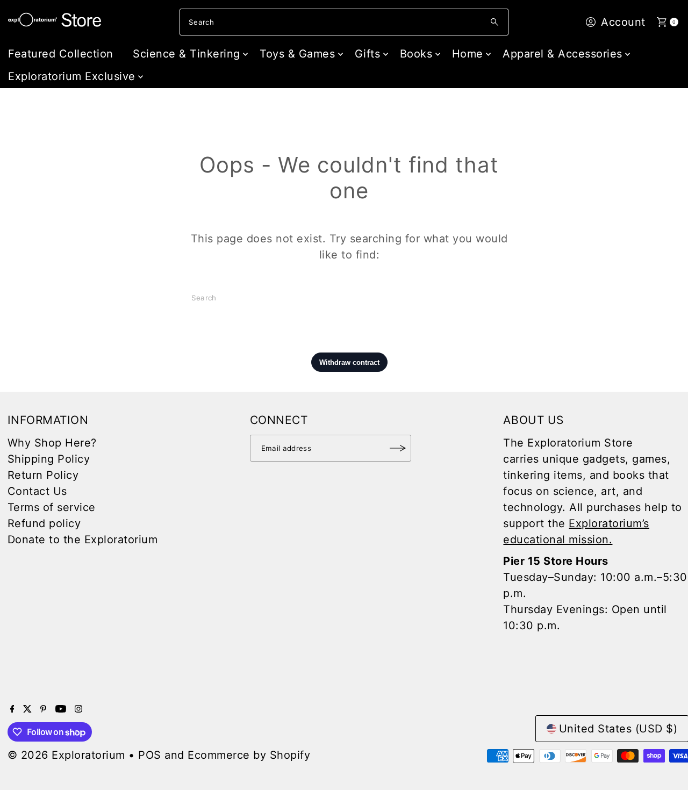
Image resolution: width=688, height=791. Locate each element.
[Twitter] (27, 709)
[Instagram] (78, 709)
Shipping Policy (49, 458)
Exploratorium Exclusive (71, 76)
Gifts (368, 53)
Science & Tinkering (186, 53)
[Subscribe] (397, 448)
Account (623, 22)
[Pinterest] (43, 709)
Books (416, 53)
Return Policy (43, 475)
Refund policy (44, 523)
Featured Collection (60, 53)
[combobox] (344, 22)
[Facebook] (12, 709)
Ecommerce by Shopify (249, 755)
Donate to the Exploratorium (83, 539)
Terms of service (52, 507)
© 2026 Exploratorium (66, 755)
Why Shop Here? (52, 442)
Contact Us (37, 491)
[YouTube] (60, 709)
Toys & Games (297, 53)
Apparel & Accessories (562, 53)
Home (467, 53)
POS (149, 755)
